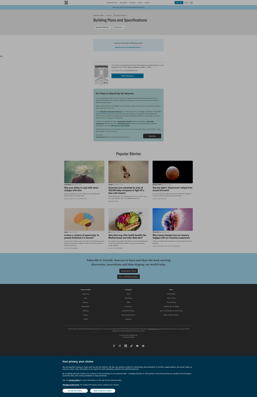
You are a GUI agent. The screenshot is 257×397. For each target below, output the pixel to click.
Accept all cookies (75, 391)
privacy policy (74, 380)
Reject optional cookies (103, 391)
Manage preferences (71, 385)
